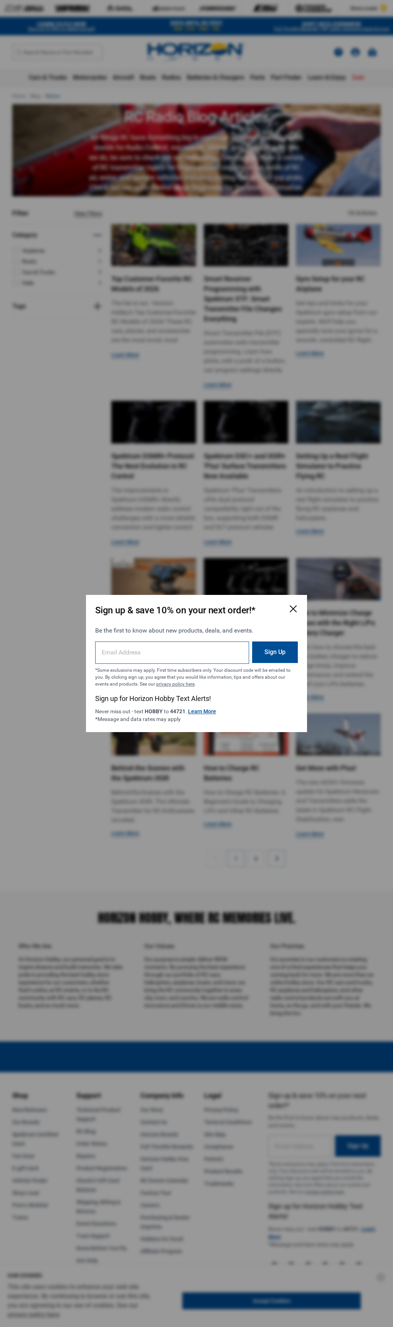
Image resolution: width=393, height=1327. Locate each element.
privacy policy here (175, 684)
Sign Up (275, 652)
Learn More (202, 711)
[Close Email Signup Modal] (293, 608)
